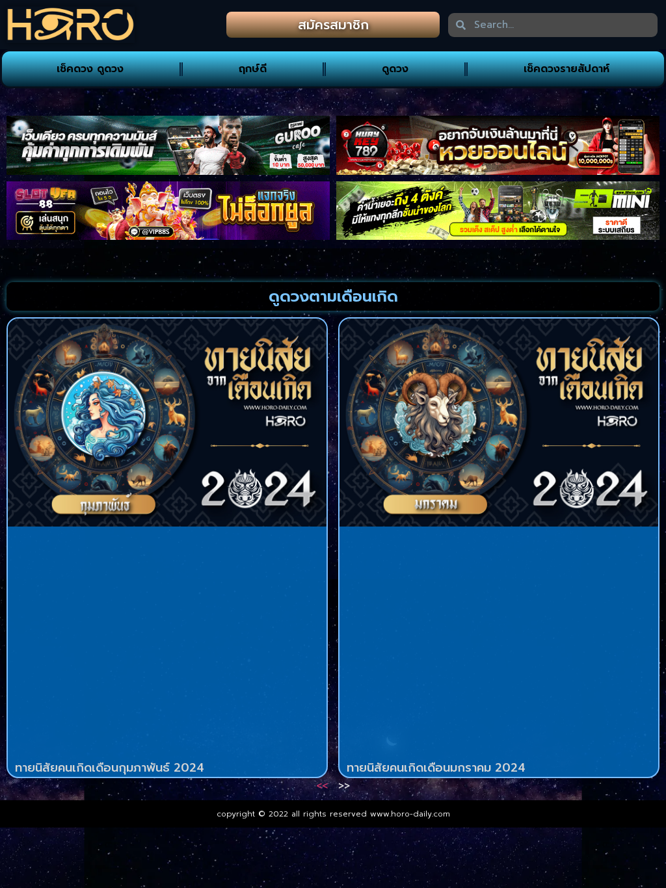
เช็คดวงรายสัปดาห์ (566, 69)
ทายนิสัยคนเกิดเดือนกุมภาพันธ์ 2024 (109, 768)
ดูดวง (395, 69)
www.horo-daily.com (410, 814)
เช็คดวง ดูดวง (90, 69)
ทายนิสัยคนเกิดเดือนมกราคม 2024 (436, 768)
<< (322, 786)
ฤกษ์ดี (253, 69)
